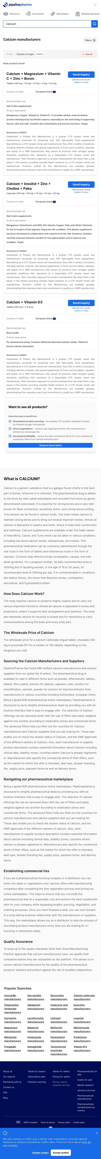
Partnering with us (12, 1082)
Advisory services (86, 1090)
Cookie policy (79, 1122)
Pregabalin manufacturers (12, 1048)
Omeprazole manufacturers (35, 1039)
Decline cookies (40, 1152)
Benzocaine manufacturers (58, 997)
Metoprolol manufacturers (12, 1039)
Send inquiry (81, 74)
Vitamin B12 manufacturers (82, 1048)
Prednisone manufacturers (82, 1039)
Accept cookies (61, 1152)
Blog (5, 1097)
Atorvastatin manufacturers (35, 997)
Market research (85, 1085)
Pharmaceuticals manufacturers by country (86, 1107)
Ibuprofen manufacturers (82, 1007)
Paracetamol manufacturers (58, 1039)
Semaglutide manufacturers (35, 1048)
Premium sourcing (37, 1082)
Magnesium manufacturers (12, 1029)
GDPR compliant (30, 1122)
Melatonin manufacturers (35, 1029)
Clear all (88, 54)
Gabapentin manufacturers (35, 1007)
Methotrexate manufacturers (82, 1029)
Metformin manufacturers (58, 1029)
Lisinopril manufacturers (58, 1020)
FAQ (5, 1092)
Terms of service (48, 1122)
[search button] (94, 24)
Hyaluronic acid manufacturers (59, 1007)
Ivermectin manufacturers (12, 1020)
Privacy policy (64, 1122)
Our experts (9, 1076)
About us (7, 1071)
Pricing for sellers (61, 1076)
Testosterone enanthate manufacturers (58, 1050)
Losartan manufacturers (82, 1020)
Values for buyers (36, 1071)
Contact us (8, 1087)
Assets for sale (84, 1079)
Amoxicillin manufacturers (12, 997)
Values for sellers (61, 1071)
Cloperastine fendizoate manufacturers (12, 1009)
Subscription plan (36, 1076)
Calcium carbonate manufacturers (84, 997)
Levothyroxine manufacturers (35, 1020)
